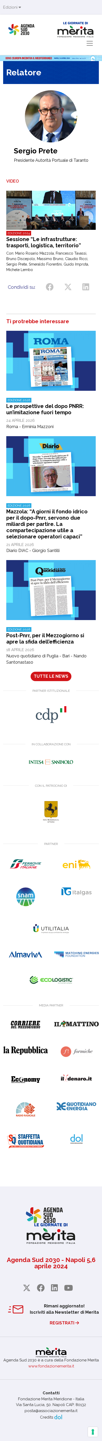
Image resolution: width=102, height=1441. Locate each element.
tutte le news (51, 676)
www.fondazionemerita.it (51, 1366)
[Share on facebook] (50, 287)
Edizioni (11, 7)
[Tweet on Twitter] (68, 287)
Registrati (62, 1322)
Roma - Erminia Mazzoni (45, 413)
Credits (46, 1417)
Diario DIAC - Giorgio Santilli (47, 528)
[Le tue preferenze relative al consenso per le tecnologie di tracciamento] (93, 1432)
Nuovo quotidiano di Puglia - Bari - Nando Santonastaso (46, 646)
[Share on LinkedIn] (85, 287)
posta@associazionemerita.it (51, 1410)
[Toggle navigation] (90, 43)
